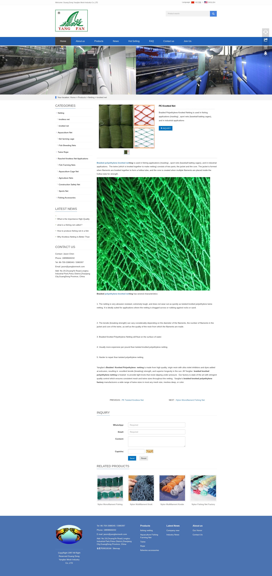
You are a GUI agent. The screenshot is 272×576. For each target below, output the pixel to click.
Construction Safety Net (69, 184)
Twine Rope (63, 152)
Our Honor (197, 530)
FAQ (151, 41)
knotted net (101, 97)
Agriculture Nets (66, 178)
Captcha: (119, 451)
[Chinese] (196, 2)
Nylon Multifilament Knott (141, 504)
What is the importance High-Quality (73, 219)
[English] (209, 2)
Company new (172, 530)
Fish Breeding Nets (67, 145)
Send (132, 458)
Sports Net (63, 191)
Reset (143, 458)
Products (98, 41)
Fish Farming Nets (67, 165)
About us (80, 41)
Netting (91, 97)
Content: (119, 439)
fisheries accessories (149, 550)
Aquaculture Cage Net (69, 171)
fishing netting (146, 530)
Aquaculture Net (65, 132)
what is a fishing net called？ (70, 225)
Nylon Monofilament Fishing (110, 504)
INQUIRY (166, 128)
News (116, 41)
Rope (142, 546)
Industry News (172, 534)
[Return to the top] (265, 54)
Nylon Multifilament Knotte (172, 504)
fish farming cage (66, 139)
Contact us (168, 41)
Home (63, 41)
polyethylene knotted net (117, 163)
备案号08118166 (104, 548)
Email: (121, 432)
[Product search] (213, 14)
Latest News (173, 526)
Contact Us (198, 534)
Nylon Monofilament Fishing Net (190, 400)
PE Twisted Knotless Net (133, 400)
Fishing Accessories (67, 198)
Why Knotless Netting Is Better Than (73, 237)
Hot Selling (134, 41)
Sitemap (116, 548)
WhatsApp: (118, 425)
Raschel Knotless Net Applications (73, 158)
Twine (142, 542)
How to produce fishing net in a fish (73, 231)
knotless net (64, 119)
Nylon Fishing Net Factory (203, 504)
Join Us (187, 41)
